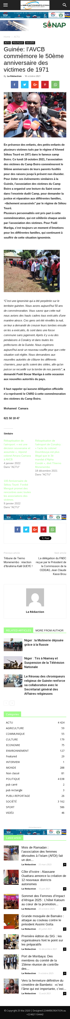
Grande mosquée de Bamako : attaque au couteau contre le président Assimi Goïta (42, 920)
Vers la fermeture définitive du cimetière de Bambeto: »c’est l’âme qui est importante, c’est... (43, 985)
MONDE (11, 767)
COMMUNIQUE (15, 734)
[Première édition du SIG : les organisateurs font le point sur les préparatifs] (11, 941)
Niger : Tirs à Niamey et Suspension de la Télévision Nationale (44, 662)
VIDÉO (10, 812)
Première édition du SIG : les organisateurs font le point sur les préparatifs (42, 940)
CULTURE (12, 739)
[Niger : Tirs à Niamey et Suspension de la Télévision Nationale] (13, 662)
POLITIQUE (18, 42)
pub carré (11, 784)
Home (7, 36)
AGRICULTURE (15, 728)
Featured (11, 756)
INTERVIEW (13, 762)
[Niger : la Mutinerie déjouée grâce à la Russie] (13, 644)
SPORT (10, 807)
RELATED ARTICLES (18, 630)
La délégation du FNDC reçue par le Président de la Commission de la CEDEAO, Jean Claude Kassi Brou (51, 566)
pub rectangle (14, 790)
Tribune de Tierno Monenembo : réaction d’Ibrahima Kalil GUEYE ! (18, 562)
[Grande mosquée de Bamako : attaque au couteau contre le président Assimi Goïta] (11, 921)
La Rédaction (14, 76)
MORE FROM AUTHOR (49, 630)
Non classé (12, 773)
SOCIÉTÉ (30, 42)
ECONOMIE (13, 745)
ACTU (17, 36)
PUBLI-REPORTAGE (18, 796)
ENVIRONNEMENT (17, 750)
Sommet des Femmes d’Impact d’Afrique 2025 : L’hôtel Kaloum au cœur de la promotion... (43, 900)
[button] (65, 5)
